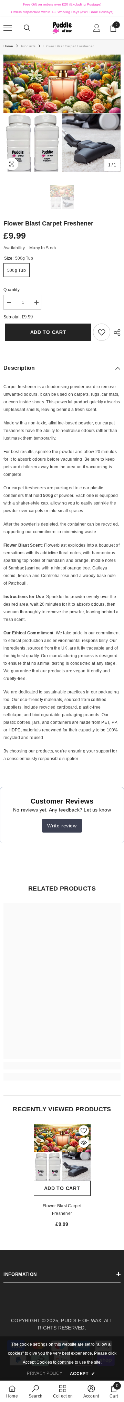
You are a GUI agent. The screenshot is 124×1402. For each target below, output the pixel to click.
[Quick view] (84, 1142)
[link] (101, 332)
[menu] (7, 28)
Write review (61, 825)
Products (28, 46)
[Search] (27, 28)
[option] (62, 113)
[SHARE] (115, 332)
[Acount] (97, 28)
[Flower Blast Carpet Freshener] (62, 1152)
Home (8, 46)
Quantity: (12, 289)
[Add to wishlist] (84, 1130)
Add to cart (45, 332)
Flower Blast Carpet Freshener (62, 1209)
